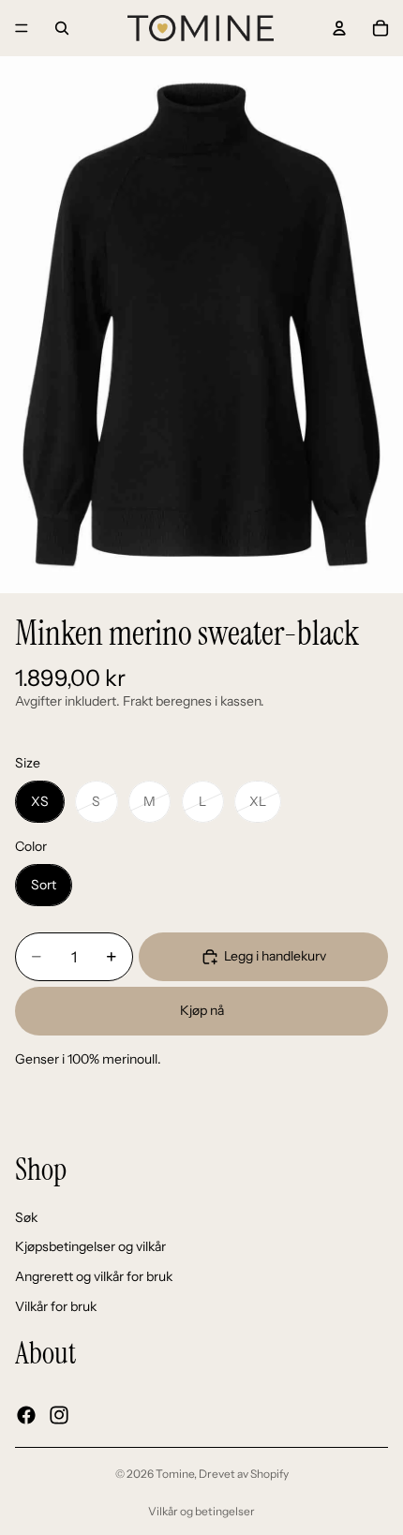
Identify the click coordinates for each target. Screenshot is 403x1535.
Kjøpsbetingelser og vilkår (90, 1246)
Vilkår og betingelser (201, 1511)
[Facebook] (26, 1415)
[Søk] (61, 28)
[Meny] (21, 28)
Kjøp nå (202, 1010)
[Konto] (339, 28)
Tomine (175, 1474)
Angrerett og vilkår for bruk (93, 1276)
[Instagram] (59, 1415)
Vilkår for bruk (56, 1305)
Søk (26, 1217)
